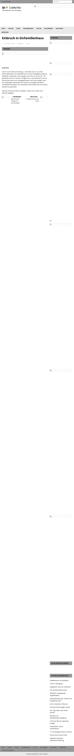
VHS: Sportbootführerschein (58, 690)
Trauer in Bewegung (56, 684)
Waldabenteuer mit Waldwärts (59, 680)
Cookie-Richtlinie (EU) (7, 750)
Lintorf (10, 28)
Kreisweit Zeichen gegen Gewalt (60, 707)
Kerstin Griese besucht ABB (58, 735)
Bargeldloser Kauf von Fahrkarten (60, 687)
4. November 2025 (9, 43)
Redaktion (20, 43)
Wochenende (48, 28)
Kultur (39, 28)
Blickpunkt (59, 28)
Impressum (5, 32)
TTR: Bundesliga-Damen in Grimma (61, 732)
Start (3, 28)
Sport (18, 28)
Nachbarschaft (28, 28)
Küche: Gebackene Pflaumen (59, 704)
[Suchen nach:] (62, 1)
